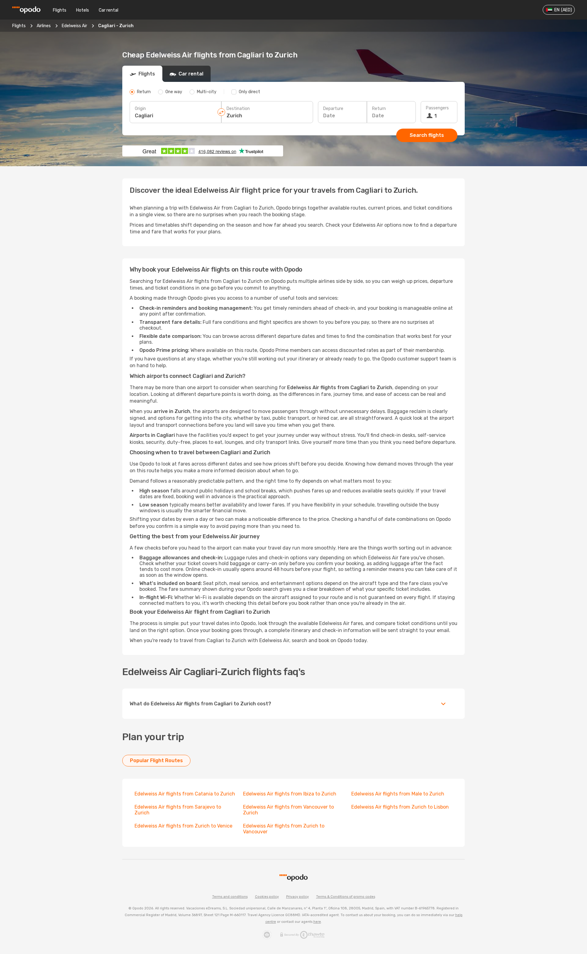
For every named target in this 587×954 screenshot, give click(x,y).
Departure (333, 108)
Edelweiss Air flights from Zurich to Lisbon (400, 807)
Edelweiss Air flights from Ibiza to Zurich (289, 794)
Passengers (437, 108)
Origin (140, 108)
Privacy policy (297, 897)
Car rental (108, 10)
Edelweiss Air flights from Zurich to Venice (183, 826)
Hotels (82, 10)
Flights (59, 10)
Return (379, 108)
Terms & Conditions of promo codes (345, 897)
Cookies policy (267, 897)
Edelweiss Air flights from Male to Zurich (397, 794)
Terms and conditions (230, 897)
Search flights (427, 135)
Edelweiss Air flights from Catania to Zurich (185, 794)
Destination (238, 108)
